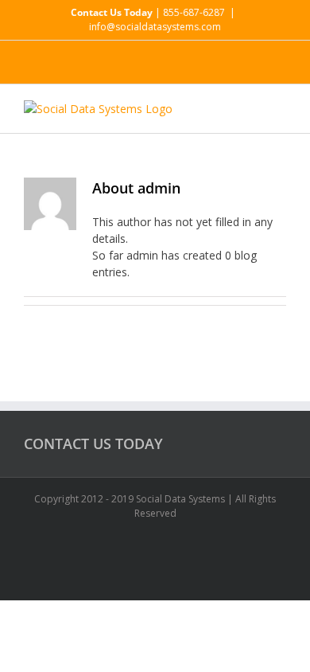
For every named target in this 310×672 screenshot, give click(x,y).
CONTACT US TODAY (93, 443)
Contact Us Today (112, 12)
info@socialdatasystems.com (155, 26)
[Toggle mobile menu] (279, 108)
